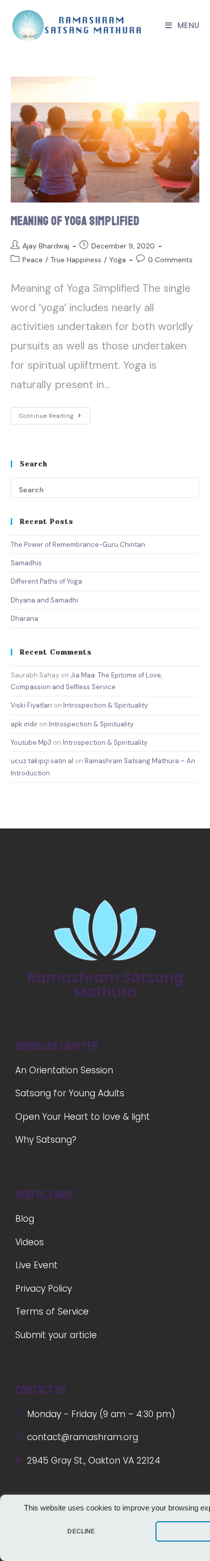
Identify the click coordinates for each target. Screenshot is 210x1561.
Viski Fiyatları (31, 705)
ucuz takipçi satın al (42, 761)
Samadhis (26, 563)
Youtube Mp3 (31, 742)
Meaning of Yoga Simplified (75, 221)
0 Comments (170, 259)
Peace (32, 259)
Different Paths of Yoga (46, 581)
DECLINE (81, 1531)
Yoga (117, 259)
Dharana (24, 618)
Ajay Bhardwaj (45, 245)
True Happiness (75, 259)
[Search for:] (105, 487)
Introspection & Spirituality (105, 705)
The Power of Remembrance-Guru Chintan (78, 544)
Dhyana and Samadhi (44, 600)
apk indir (24, 724)
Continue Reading (46, 415)
